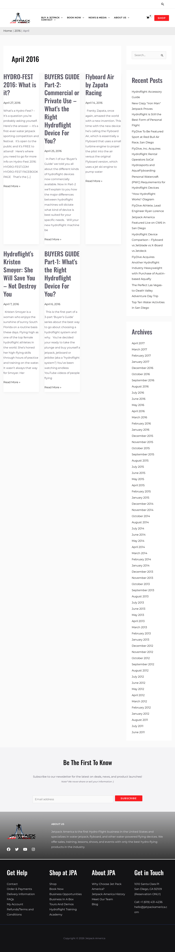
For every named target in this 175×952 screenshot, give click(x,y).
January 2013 (140, 639)
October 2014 (141, 516)
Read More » (11, 186)
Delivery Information (21, 894)
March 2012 (139, 701)
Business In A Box (61, 899)
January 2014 (141, 565)
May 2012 (138, 689)
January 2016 (140, 429)
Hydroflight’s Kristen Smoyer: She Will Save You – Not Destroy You (19, 273)
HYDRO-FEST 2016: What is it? (19, 84)
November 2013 (142, 578)
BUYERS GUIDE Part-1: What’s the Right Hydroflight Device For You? (61, 273)
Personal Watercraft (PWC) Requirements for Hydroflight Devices (148, 182)
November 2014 (142, 510)
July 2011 (137, 726)
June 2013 (138, 608)
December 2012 (142, 645)
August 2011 (140, 720)
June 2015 (138, 473)
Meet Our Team (102, 899)
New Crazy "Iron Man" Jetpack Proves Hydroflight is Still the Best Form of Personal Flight (147, 114)
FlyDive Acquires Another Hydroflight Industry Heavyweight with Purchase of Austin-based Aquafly (148, 268)
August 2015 (140, 460)
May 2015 (138, 479)
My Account (15, 904)
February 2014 (141, 559)
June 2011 (138, 732)
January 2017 (140, 361)
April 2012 (138, 695)
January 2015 (140, 497)
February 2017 (141, 355)
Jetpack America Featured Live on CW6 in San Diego (148, 223)
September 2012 (143, 664)
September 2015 (143, 454)
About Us (120, 17)
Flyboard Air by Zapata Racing (99, 84)
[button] (162, 4)
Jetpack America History (108, 894)
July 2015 (138, 466)
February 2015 (141, 491)
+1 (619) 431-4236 (151, 902)
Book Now (74, 17)
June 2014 (139, 534)
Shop (53, 884)
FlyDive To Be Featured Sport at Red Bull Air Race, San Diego (147, 137)
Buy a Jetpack (50, 17)
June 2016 (138, 398)
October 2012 (141, 658)
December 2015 (142, 435)
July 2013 (138, 602)
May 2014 (138, 540)
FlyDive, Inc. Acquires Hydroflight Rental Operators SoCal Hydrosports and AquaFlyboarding (146, 159)
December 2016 (142, 368)
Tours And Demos (61, 904)
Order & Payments (19, 889)
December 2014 (142, 503)
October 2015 (141, 448)
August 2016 (140, 386)
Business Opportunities (65, 894)
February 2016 (141, 423)
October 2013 (141, 584)
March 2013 (139, 627)
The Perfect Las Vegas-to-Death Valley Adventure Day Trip (147, 290)
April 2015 (138, 485)
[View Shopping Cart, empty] (148, 18)
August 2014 (140, 522)
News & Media (98, 17)
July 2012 (138, 676)
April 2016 (138, 411)
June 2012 (138, 682)
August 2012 (140, 670)
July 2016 (138, 392)
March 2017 (139, 349)
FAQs (10, 899)
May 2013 (138, 615)
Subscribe (129, 798)
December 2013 (142, 571)
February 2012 (141, 707)
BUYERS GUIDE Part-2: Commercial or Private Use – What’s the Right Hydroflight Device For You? (61, 108)
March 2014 (139, 553)
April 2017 (138, 343)
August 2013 (140, 596)
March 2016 (139, 417)
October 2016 (141, 374)
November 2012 (142, 652)
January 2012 (140, 713)
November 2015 (142, 442)
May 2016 (138, 405)
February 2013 (141, 633)
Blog (95, 904)
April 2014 (138, 547)
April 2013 (138, 621)
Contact (46, 20)
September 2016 (143, 380)
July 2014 (138, 528)
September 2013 (143, 590)
